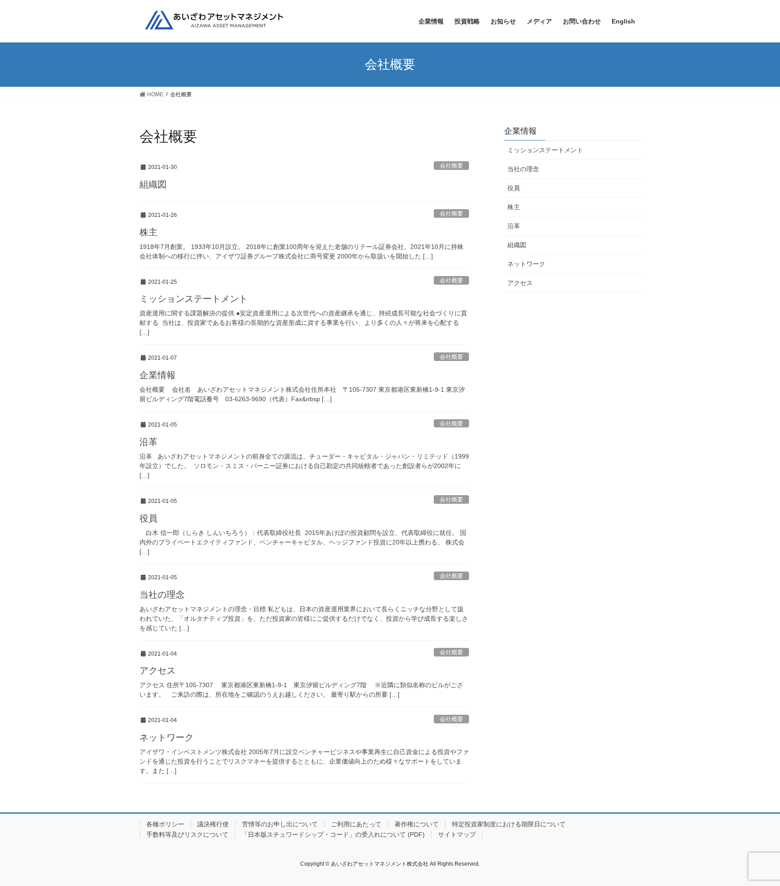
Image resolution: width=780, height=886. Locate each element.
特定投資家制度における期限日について (509, 824)
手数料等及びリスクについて (187, 834)
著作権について (417, 824)
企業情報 (157, 375)
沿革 (148, 442)
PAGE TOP (753, 851)
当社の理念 (162, 595)
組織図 (153, 184)
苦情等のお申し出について (280, 824)
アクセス (157, 670)
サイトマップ (457, 834)
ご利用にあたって (356, 824)
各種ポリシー (165, 824)
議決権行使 (213, 824)
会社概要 (451, 165)
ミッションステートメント (193, 299)
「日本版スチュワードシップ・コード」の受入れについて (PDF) (333, 834)
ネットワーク (166, 737)
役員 (148, 518)
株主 (148, 232)
